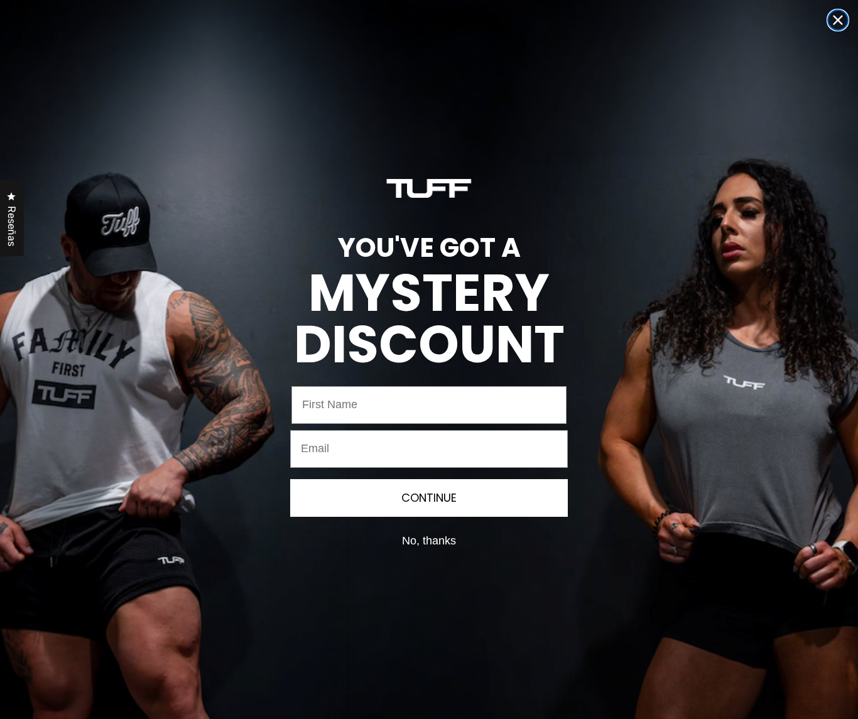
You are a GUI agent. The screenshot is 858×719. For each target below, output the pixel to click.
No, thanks (429, 540)
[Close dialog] (838, 20)
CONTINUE (429, 497)
